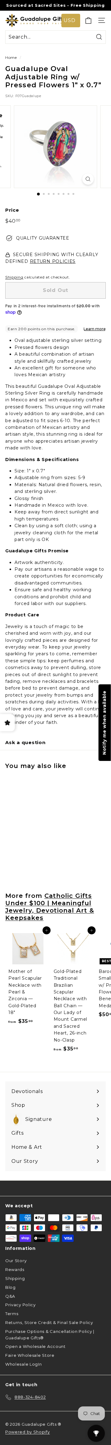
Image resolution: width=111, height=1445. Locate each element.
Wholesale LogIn (23, 1364)
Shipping (14, 277)
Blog (10, 1287)
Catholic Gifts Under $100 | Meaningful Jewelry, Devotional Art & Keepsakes (49, 906)
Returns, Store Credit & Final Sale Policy (49, 1322)
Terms (11, 1313)
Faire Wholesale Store (30, 1355)
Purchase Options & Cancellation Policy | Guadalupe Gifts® (49, 1334)
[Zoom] (88, 179)
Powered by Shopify (27, 1431)
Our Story (16, 1260)
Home (11, 57)
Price (12, 210)
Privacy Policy (20, 1304)
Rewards (14, 1269)
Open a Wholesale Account (35, 1346)
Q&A (10, 1296)
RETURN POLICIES (53, 261)
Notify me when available (104, 722)
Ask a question (25, 742)
